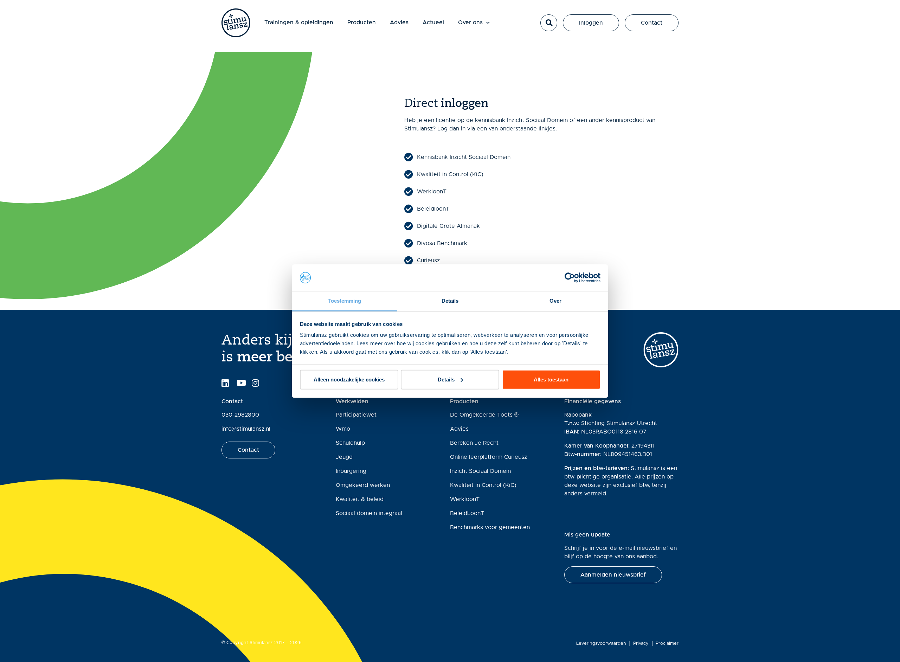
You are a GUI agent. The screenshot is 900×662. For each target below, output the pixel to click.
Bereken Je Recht (474, 443)
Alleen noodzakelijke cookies (349, 380)
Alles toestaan (551, 380)
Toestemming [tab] (344, 301)
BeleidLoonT (467, 513)
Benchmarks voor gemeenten (490, 527)
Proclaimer (667, 643)
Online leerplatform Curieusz (488, 457)
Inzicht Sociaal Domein (480, 471)
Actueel (433, 22)
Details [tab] (450, 301)
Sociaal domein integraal (369, 513)
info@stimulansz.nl (245, 429)
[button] (548, 22)
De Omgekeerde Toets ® (484, 415)
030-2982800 (240, 415)
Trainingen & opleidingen (298, 22)
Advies (399, 22)
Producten (361, 22)
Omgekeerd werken (363, 485)
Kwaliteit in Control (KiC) (483, 485)
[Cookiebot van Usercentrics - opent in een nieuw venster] (569, 277)
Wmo (343, 429)
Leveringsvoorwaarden (601, 643)
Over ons (470, 22)
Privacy (641, 643)
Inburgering (351, 471)
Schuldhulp (350, 443)
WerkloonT (465, 499)
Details (446, 380)
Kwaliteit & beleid (360, 499)
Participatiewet (356, 415)
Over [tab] (555, 301)
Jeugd (344, 457)
